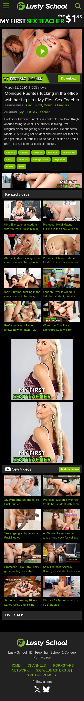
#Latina (9, 167)
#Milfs (21, 167)
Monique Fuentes (56, 105)
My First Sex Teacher (34, 112)
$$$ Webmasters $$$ (54, 670)
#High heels (59, 159)
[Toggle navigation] (6, 6)
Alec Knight (33, 105)
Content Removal (42, 675)
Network (20, 670)
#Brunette (52, 152)
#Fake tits (23, 159)
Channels (37, 665)
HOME (15, 665)
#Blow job (38, 152)
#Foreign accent (41, 159)
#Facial (9, 159)
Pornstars (63, 665)
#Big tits (24, 152)
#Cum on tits (69, 152)
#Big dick (10, 152)
